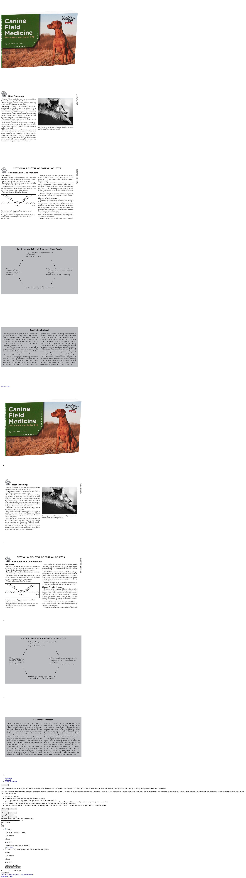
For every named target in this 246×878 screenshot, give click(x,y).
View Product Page (6, 876)
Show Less (13, 808)
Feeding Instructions (11, 781)
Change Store (9, 847)
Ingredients (8, 780)
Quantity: (3, 824)
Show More (5, 808)
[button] (3, 386)
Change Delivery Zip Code (12, 867)
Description (8, 778)
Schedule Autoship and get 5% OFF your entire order (17, 874)
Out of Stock (5, 872)
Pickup (9, 829)
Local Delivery (11, 849)
